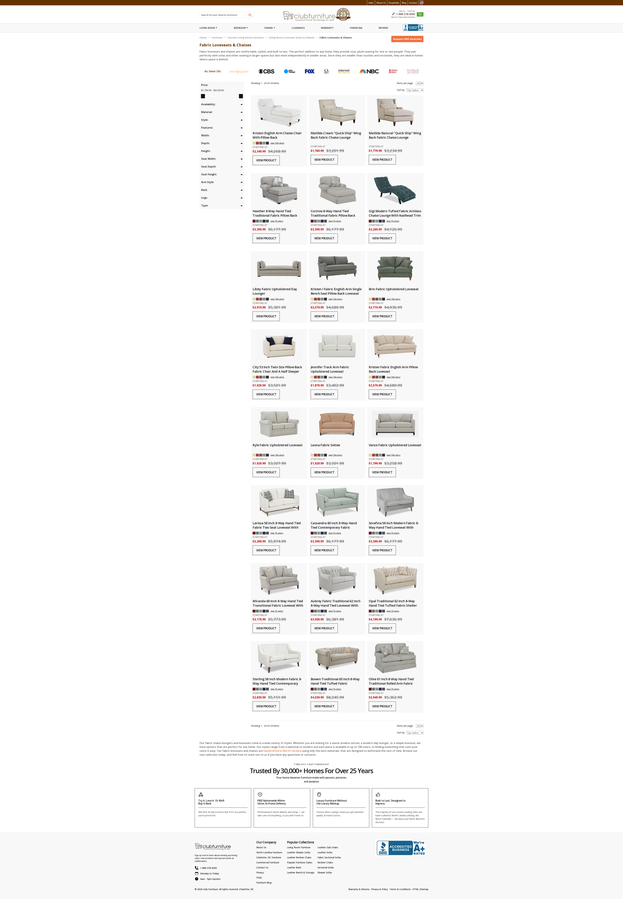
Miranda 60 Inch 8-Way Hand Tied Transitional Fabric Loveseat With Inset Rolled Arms (278, 605)
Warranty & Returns (359, 889)
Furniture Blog (264, 882)
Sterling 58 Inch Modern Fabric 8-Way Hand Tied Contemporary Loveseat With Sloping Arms (277, 683)
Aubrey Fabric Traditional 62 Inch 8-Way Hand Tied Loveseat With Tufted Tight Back (335, 605)
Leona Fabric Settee (325, 445)
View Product (266, 160)
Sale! (371, 2)
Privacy (260, 872)
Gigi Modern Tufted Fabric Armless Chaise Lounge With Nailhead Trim (395, 213)
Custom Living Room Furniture (246, 37)
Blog (404, 2)
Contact (413, 2)
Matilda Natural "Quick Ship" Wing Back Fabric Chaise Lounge (395, 135)
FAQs (259, 877)
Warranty (327, 27)
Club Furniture (210, 889)
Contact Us (262, 867)
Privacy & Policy (379, 889)
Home (203, 37)
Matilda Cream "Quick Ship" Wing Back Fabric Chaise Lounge (336, 135)
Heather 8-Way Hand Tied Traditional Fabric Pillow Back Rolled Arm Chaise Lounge (275, 215)
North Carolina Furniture (269, 852)
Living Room (207, 27)
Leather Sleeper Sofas (298, 852)
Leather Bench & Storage (300, 872)
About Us (381, 2)
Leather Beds (294, 867)
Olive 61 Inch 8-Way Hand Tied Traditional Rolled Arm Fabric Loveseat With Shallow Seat (391, 683)
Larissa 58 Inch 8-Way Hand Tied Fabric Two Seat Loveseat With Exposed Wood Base (277, 527)
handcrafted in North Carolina (282, 751)
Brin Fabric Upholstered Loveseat (394, 289)
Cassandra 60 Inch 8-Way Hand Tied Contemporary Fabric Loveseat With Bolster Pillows (334, 527)
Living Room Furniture (299, 847)
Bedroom (240, 27)
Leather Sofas (325, 852)
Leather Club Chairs (328, 847)
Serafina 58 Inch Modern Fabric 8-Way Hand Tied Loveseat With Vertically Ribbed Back (394, 527)
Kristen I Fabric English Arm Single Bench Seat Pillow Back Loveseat (336, 291)
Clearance (298, 27)
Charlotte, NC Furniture (268, 857)
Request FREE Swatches (407, 39)
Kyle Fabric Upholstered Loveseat (277, 445)
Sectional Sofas (326, 867)
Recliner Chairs (325, 862)
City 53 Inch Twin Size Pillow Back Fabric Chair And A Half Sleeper (277, 369)
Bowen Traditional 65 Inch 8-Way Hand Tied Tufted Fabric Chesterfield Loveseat (335, 683)
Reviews (383, 27)
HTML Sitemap (420, 889)
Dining (268, 27)
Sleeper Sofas (325, 872)
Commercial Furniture (267, 862)
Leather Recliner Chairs (299, 857)
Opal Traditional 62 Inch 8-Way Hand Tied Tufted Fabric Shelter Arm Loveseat (393, 605)
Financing (356, 27)
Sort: (401, 89)
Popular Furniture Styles (299, 862)
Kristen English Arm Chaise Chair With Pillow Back (277, 135)
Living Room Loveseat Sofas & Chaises (292, 37)
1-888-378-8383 (405, 13)
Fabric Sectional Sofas (329, 857)
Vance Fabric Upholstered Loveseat (395, 445)
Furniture (217, 37)
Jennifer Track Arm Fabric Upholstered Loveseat (330, 369)
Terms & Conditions (400, 889)
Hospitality (394, 2)
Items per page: (405, 83)
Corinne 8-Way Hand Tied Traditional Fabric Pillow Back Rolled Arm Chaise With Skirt (333, 215)
